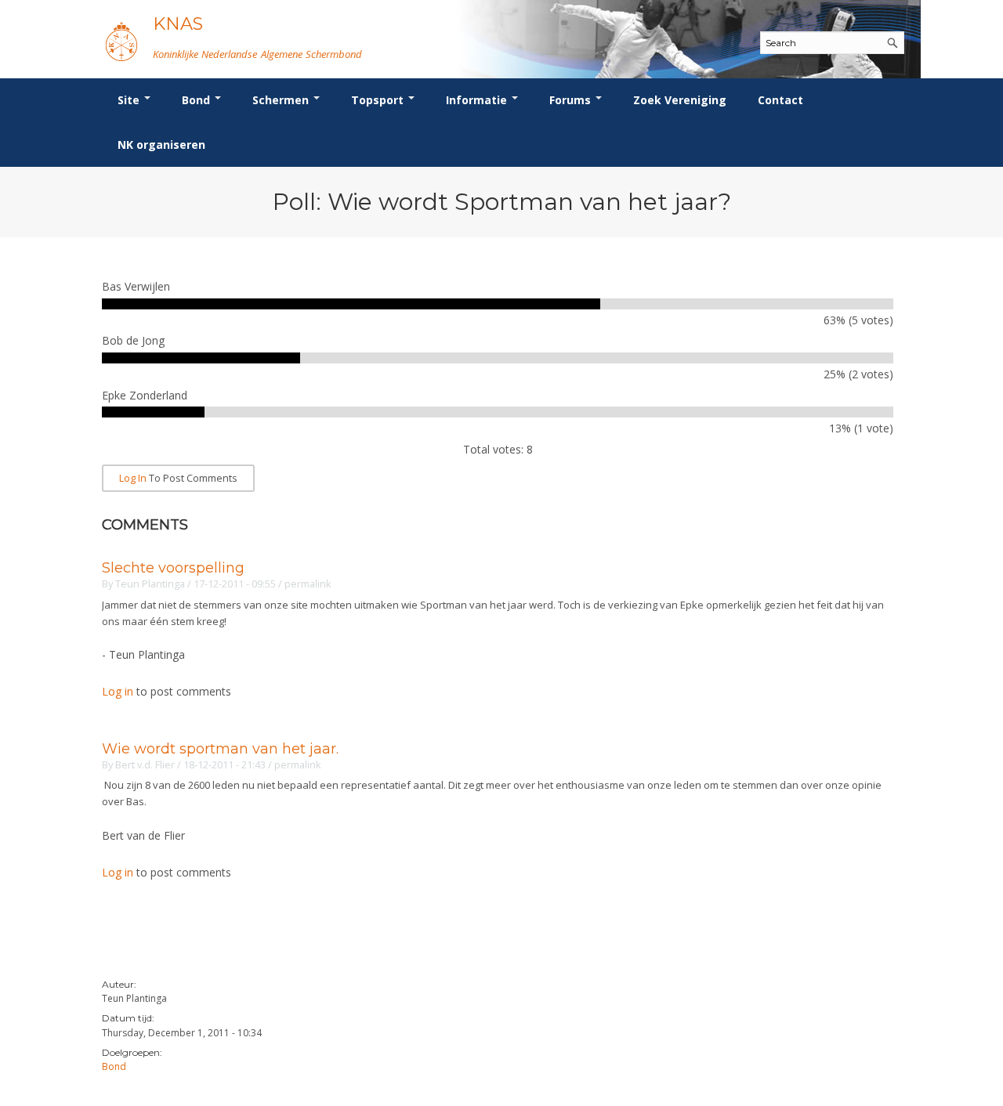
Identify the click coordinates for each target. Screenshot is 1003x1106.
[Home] (121, 41)
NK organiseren (161, 144)
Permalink (307, 583)
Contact (780, 99)
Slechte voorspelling (173, 567)
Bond (197, 99)
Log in (133, 478)
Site (130, 99)
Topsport (379, 99)
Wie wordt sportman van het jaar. (220, 748)
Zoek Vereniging (679, 99)
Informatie (478, 99)
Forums (571, 99)
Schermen (282, 99)
